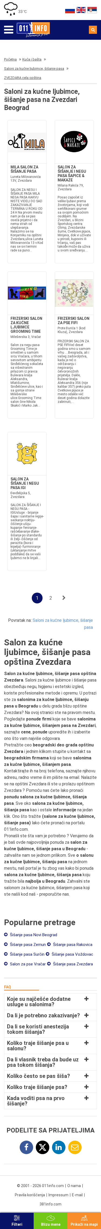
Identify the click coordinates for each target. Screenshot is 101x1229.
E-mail (77, 1195)
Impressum (58, 1195)
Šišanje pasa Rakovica (72, 944)
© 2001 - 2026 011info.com (40, 1186)
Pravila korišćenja (30, 1195)
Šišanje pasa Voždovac (72, 954)
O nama (74, 1186)
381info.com (50, 1204)
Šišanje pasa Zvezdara (72, 964)
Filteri (17, 1224)
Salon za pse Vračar (27, 964)
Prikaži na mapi (84, 1224)
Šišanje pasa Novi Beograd (33, 934)
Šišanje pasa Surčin (26, 954)
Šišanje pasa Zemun (27, 944)
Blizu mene (50, 1224)
